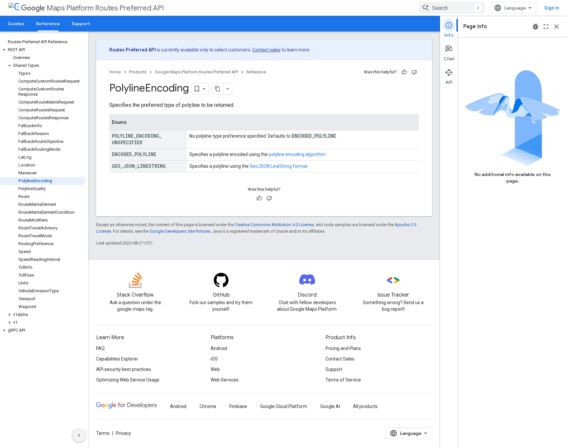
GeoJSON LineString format (278, 166)
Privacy (123, 433)
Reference (48, 24)
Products (137, 71)
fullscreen (546, 26)
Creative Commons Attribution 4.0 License (274, 224)
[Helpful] (404, 72)
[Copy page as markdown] (217, 88)
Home (115, 71)
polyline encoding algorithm (297, 154)
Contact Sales (340, 358)
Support (81, 24)
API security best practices (123, 369)
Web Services (225, 379)
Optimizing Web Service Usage (127, 379)
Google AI (330, 406)
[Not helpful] (414, 72)
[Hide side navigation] (79, 435)
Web (215, 369)
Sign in (551, 7)
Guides (16, 24)
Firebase (238, 406)
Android (219, 348)
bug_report (535, 26)
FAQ (100, 348)
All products (365, 406)
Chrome (208, 406)
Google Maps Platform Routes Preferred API (196, 71)
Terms (103, 433)
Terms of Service (343, 379)
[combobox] (452, 8)
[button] (43, 50)
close (556, 26)
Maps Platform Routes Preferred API (105, 8)
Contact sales (266, 49)
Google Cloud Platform (283, 406)
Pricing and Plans (343, 348)
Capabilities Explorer (117, 358)
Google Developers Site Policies (180, 231)
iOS (214, 358)
